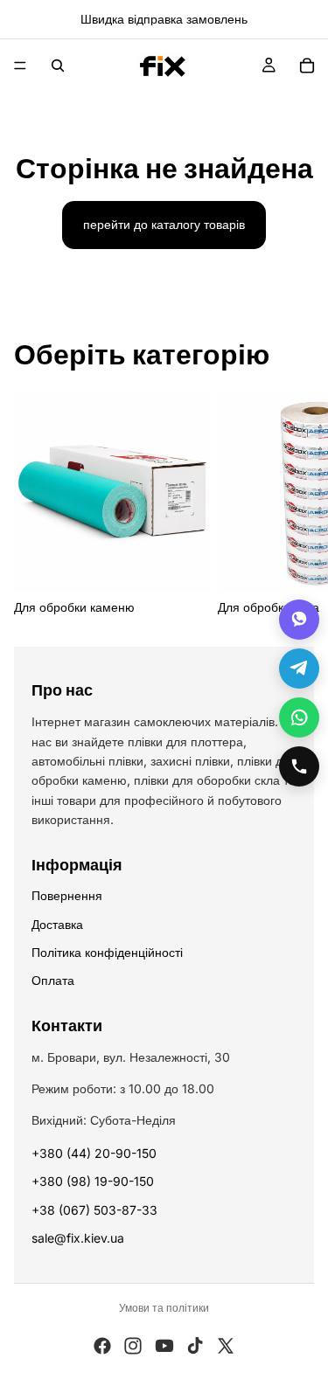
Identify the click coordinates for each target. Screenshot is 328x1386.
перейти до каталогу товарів (164, 224)
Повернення (66, 895)
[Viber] (299, 619)
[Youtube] (164, 1345)
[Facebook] (102, 1345)
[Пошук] (57, 65)
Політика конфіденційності (107, 952)
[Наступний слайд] (295, 506)
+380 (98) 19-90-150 (92, 1181)
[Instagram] (132, 1345)
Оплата (52, 980)
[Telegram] (299, 668)
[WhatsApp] (299, 717)
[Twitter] (225, 1345)
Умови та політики (164, 1307)
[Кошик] (307, 65)
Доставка (57, 924)
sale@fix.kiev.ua (77, 1237)
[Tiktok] (195, 1345)
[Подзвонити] (299, 766)
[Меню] (20, 65)
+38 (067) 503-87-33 (94, 1209)
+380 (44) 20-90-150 (94, 1153)
